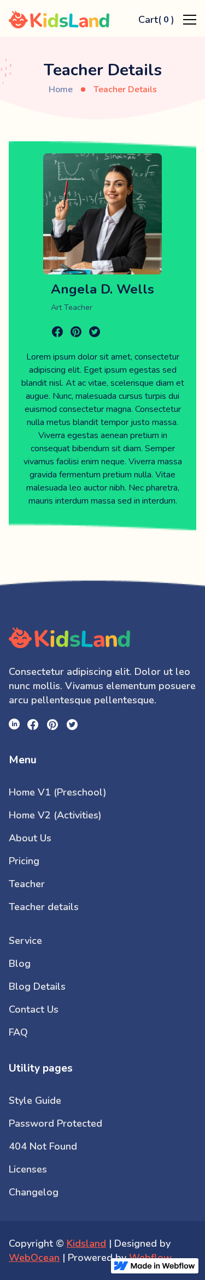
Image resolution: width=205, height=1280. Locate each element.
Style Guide (35, 1100)
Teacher (27, 883)
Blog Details (37, 986)
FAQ (18, 1032)
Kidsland (86, 1243)
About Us (30, 838)
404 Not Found (43, 1146)
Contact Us (33, 1009)
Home (61, 89)
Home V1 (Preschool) (58, 792)
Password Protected (55, 1123)
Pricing (24, 861)
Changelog (33, 1192)
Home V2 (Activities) (55, 815)
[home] (69, 19)
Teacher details (44, 906)
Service (25, 940)
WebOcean (34, 1257)
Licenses (28, 1169)
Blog (20, 963)
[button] (156, 20)
